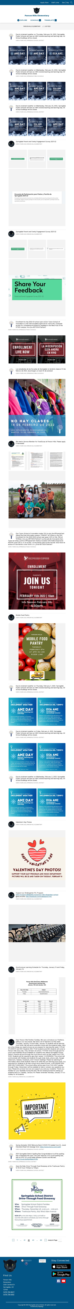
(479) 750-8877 (8, 1292)
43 (33, 1240)
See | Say (65, 2)
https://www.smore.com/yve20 (50, 1147)
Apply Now (44, 2)
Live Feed (48, 26)
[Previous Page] (13, 1240)
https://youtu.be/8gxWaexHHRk (27, 1159)
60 (41, 1240)
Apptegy (40, 1306)
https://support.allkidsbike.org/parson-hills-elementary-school (37, 895)
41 (24, 1240)
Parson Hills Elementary (32, 26)
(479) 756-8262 (8, 1294)
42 (29, 1240)
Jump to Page (52, 1240)
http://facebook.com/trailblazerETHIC (39, 896)
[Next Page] (45, 1240)
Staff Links (55, 2)
